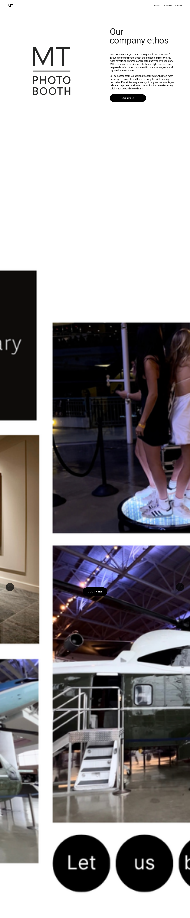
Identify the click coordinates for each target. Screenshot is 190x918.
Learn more (128, 98)
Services (168, 6)
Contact (178, 6)
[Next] (180, 587)
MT (10, 6)
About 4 (157, 6)
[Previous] (10, 587)
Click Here (95, 591)
